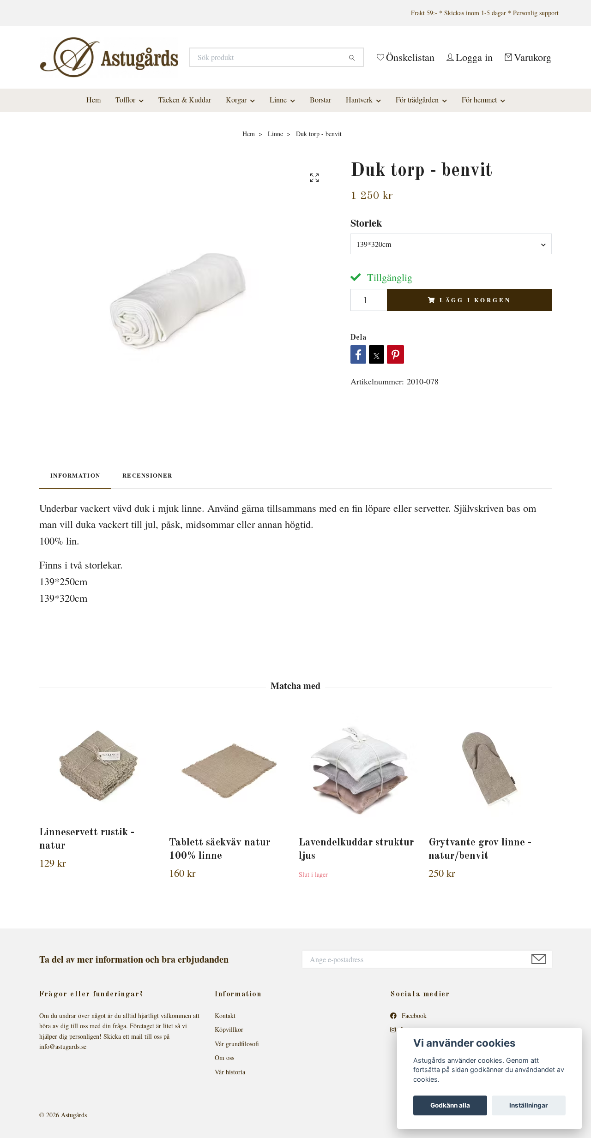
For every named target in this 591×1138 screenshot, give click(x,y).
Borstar (320, 151)
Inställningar (528, 1105)
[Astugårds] (168, 75)
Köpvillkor (229, 1080)
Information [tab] (75, 526)
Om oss (224, 1108)
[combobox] (451, 295)
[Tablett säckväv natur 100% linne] (230, 822)
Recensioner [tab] (147, 526)
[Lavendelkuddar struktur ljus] (360, 822)
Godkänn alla (450, 1105)
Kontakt (225, 1066)
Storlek (366, 274)
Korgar (236, 151)
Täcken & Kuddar (184, 151)
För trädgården (417, 151)
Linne (278, 151)
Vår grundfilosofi (237, 1094)
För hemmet (479, 151)
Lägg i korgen (475, 351)
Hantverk (359, 151)
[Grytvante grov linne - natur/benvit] (489, 822)
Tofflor (125, 151)
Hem (93, 151)
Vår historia (230, 1122)
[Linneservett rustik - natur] (100, 816)
